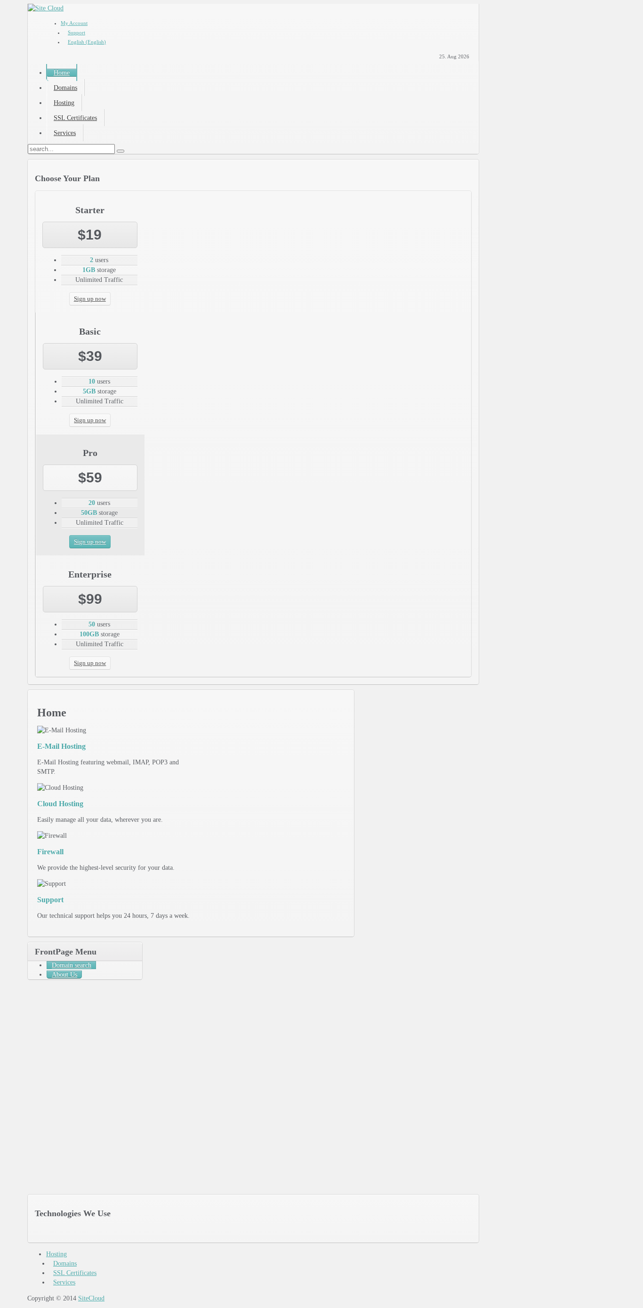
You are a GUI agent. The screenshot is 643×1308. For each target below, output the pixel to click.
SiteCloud (91, 1298)
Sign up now (90, 298)
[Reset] (120, 151)
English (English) (87, 42)
